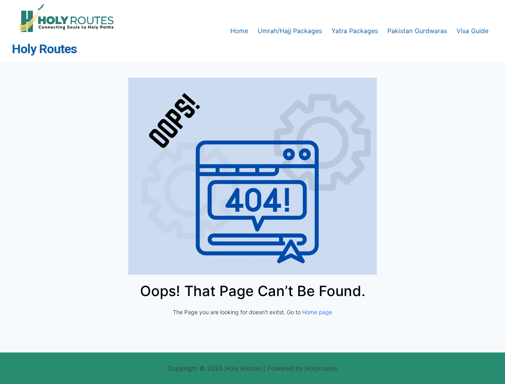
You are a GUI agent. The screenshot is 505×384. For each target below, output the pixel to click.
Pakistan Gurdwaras (417, 31)
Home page (317, 312)
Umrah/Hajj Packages (290, 31)
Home (239, 31)
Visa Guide (472, 31)
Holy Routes (44, 49)
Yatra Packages (354, 31)
